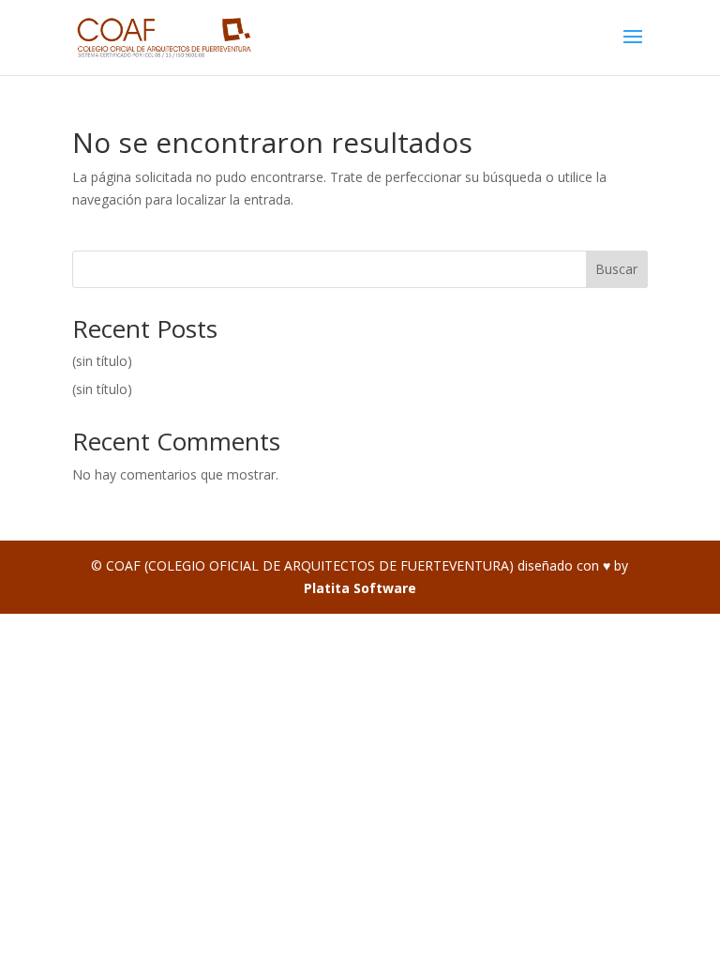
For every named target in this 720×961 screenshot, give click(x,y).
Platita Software (360, 588)
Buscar (616, 269)
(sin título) (102, 361)
